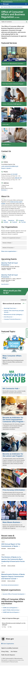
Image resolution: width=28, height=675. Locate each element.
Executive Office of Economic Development (13, 7)
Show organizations (8, 251)
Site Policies (14, 651)
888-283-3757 (18, 178)
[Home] (2, 7)
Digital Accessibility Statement (9, 648)
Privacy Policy (5, 651)
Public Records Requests (8, 655)
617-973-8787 (14, 174)
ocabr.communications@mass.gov (9, 166)
